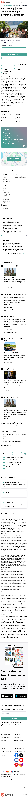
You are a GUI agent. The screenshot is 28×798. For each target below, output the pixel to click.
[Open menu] (26, 2)
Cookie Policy (20, 724)
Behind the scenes (18, 740)
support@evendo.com (19, 751)
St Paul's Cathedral (9, 266)
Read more (7, 285)
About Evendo (17, 737)
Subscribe (14, 718)
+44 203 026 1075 (19, 748)
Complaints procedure (19, 774)
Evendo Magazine (5, 743)
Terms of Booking (21, 787)
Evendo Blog (4, 740)
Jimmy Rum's (8, 369)
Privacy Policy (6, 726)
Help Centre (17, 771)
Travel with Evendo (5, 737)
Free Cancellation (7, 57)
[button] (2, 30)
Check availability (14, 54)
